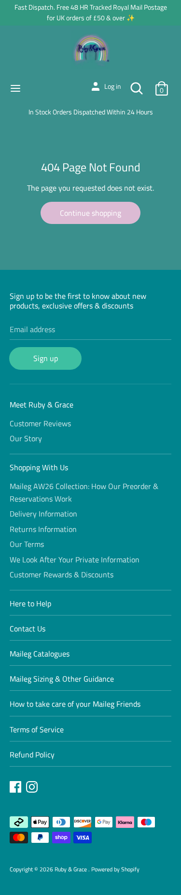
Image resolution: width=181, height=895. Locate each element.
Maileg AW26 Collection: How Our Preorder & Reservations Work (84, 492)
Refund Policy (32, 754)
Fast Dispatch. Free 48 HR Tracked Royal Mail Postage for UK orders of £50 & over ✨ (90, 12)
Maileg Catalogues (40, 653)
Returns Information (43, 529)
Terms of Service (37, 729)
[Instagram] (33, 788)
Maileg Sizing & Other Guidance (62, 679)
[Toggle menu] (15, 88)
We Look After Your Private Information (74, 559)
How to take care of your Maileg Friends (75, 704)
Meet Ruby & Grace (41, 404)
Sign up (45, 358)
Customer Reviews (40, 423)
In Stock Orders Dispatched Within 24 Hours (90, 112)
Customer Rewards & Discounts (61, 574)
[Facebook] (16, 788)
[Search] (136, 84)
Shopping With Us (39, 467)
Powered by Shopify (115, 869)
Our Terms (27, 544)
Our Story (26, 438)
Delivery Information (43, 513)
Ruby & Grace (71, 869)
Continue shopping (90, 213)
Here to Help (30, 603)
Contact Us (27, 628)
